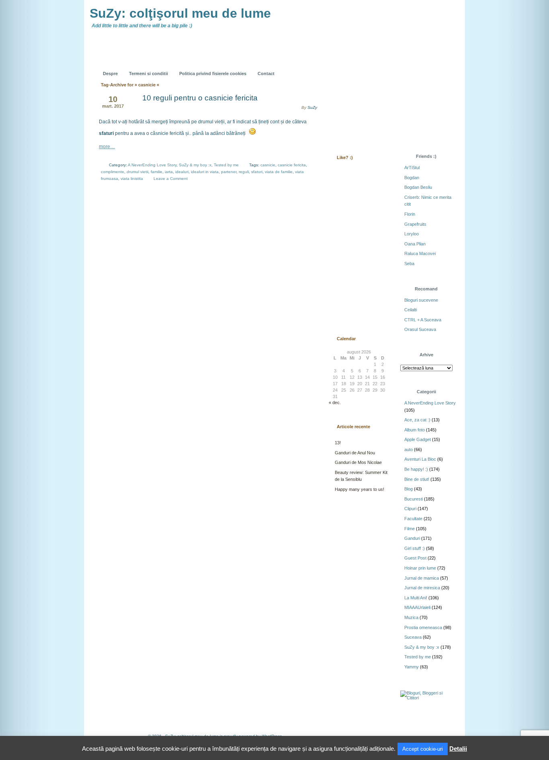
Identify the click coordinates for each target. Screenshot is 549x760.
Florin (409, 214)
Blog (408, 488)
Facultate (413, 518)
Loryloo (411, 233)
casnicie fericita (292, 165)
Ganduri (412, 538)
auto (408, 449)
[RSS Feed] (345, 67)
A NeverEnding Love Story (152, 165)
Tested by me (226, 165)
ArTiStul (412, 167)
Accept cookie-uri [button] (422, 749)
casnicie (267, 165)
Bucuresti (413, 498)
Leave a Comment (171, 178)
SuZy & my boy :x (195, 165)
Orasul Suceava (420, 329)
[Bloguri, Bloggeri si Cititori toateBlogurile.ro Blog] (427, 697)
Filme (409, 528)
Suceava (413, 637)
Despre (110, 73)
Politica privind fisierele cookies (212, 73)
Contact (266, 73)
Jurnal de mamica (421, 578)
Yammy (411, 666)
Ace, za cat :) (417, 419)
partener (228, 172)
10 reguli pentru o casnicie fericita (200, 98)
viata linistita (132, 178)
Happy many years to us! (359, 489)
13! (338, 442)
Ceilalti (410, 309)
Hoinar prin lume (420, 568)
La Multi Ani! (415, 597)
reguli (244, 172)
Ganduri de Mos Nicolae (358, 462)
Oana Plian (415, 243)
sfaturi (256, 172)
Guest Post (415, 558)
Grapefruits (415, 224)
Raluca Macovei (420, 253)
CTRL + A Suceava (422, 319)
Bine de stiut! (416, 479)
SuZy (312, 107)
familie (156, 172)
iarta (169, 172)
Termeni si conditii (148, 73)
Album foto (414, 429)
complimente (112, 172)
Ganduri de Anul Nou (355, 452)
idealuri (181, 172)
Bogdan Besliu (418, 187)
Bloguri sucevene (421, 300)
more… (107, 146)
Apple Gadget (417, 439)
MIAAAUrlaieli (417, 607)
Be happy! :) (416, 469)
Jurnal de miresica (422, 587)
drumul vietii (137, 172)
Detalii (458, 748)
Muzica (411, 617)
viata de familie (279, 172)
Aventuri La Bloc (420, 459)
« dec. (335, 402)
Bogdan (411, 177)
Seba (409, 263)
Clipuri (410, 508)
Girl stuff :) (414, 548)
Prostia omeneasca (423, 627)
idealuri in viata (205, 172)
